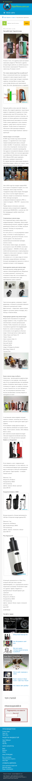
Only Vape (5, 760)
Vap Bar (4, 743)
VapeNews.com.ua (16, 6)
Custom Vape (6, 731)
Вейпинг (4, 750)
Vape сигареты (8, 746)
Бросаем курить (6, 767)
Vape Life (4, 733)
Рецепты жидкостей (10, 737)
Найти (26, 23)
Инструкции (7, 754)
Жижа (4, 752)
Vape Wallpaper (6, 740)
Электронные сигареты (8, 758)
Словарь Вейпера (9, 763)
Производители (8, 729)
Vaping (4, 741)
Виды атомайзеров (7, 769)
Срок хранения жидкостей (9, 765)
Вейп (3, 748)
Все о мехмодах (6, 757)
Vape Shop (5, 735)
